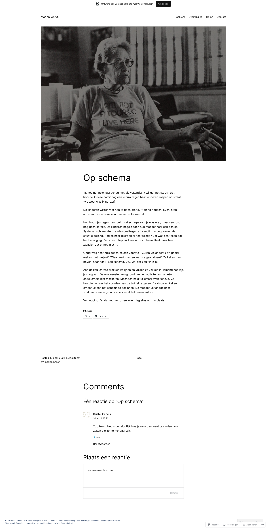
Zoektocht (74, 357)
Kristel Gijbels (102, 414)
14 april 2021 (100, 418)
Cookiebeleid (66, 523)
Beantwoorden (101, 443)
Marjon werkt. (50, 17)
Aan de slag (163, 4)
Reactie (174, 493)
